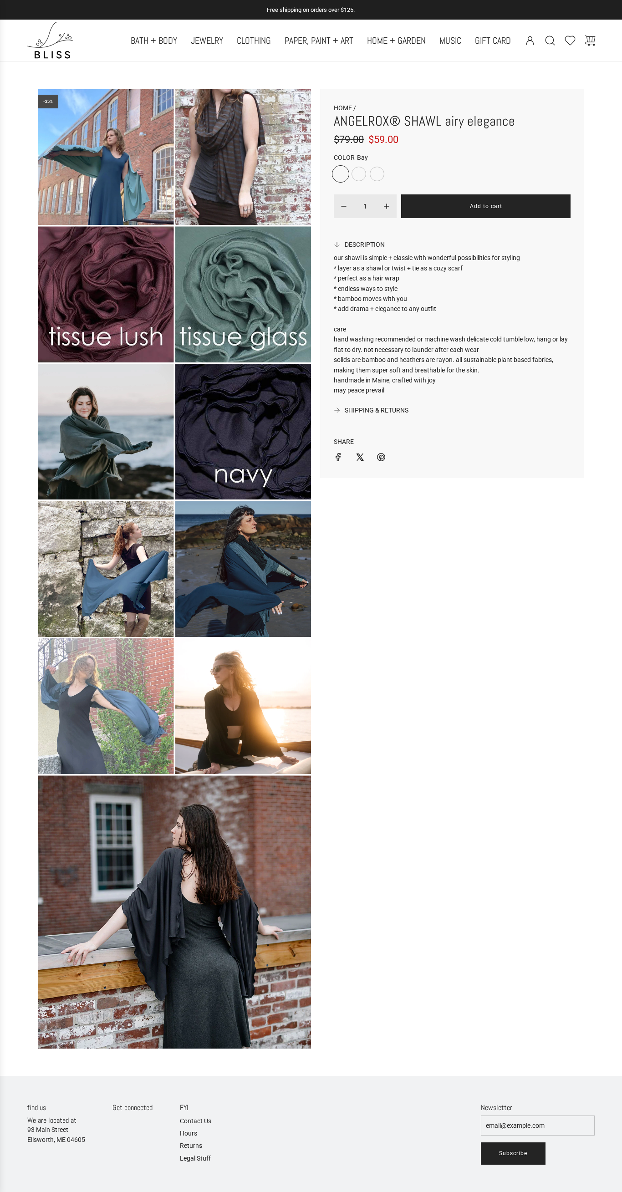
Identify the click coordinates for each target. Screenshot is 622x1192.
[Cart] (590, 41)
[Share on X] (360, 458)
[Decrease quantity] (344, 206)
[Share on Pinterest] (381, 458)
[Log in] (530, 41)
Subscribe (513, 1153)
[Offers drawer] (570, 41)
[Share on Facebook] (338, 458)
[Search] (550, 41)
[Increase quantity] (387, 206)
